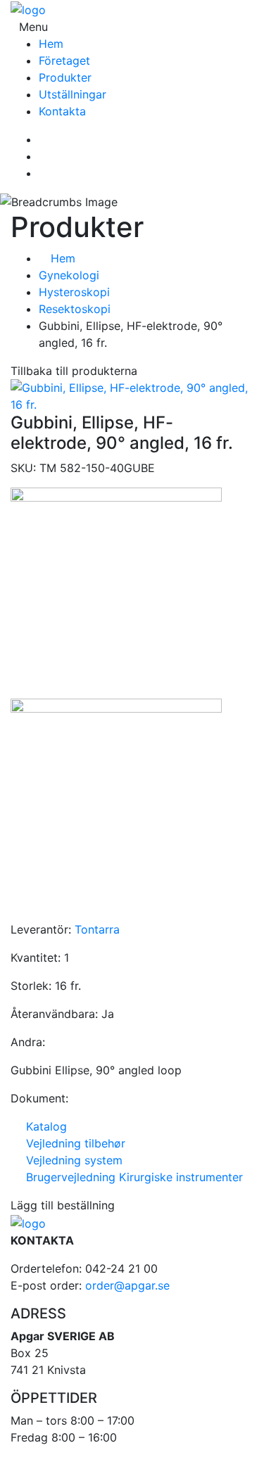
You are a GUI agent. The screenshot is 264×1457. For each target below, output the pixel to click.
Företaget (64, 60)
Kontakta (62, 111)
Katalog (43, 1126)
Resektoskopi (75, 309)
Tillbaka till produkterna (74, 371)
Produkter (65, 77)
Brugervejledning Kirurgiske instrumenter (131, 1177)
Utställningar (72, 94)
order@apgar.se (127, 1285)
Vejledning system (70, 1160)
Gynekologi (69, 275)
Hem (51, 44)
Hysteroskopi (74, 292)
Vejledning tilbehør (72, 1143)
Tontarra (97, 929)
